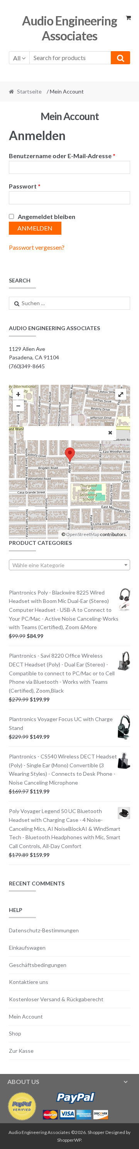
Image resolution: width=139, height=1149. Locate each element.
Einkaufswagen (27, 947)
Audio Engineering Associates (69, 28)
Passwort (25, 186)
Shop (15, 1033)
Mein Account (26, 1016)
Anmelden (35, 228)
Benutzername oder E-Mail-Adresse (62, 155)
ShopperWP (69, 1140)
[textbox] (69, 565)
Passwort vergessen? (36, 247)
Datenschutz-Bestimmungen (44, 930)
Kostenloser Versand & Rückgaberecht (56, 999)
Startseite (29, 91)
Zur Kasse (21, 1050)
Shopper (96, 1132)
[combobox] (70, 564)
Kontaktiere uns (28, 982)
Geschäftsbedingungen (37, 965)
